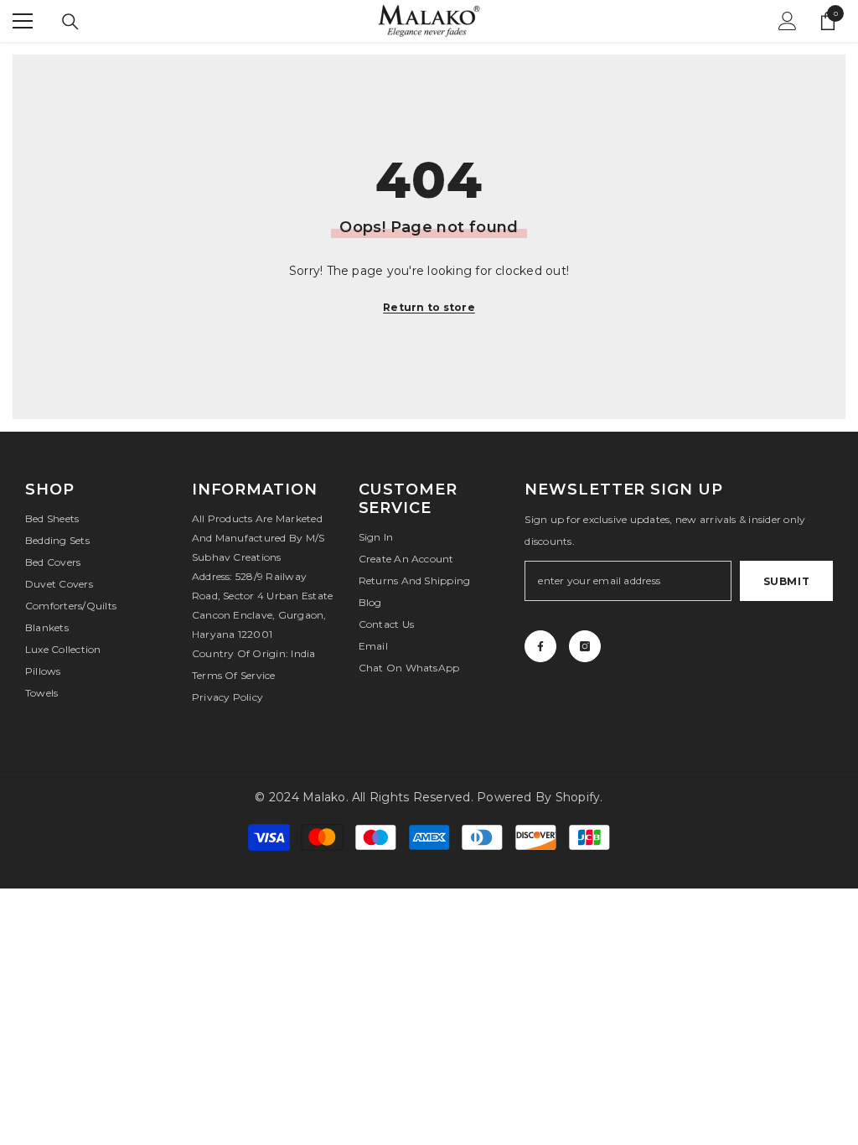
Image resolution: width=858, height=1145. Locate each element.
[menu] (23, 21)
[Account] (787, 21)
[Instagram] (585, 646)
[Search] (70, 22)
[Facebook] (540, 646)
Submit (786, 581)
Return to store (429, 307)
